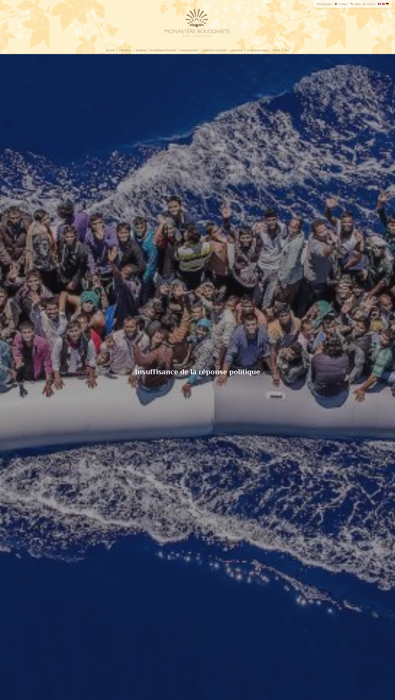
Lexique (343, 3)
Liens (357, 3)
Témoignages (324, 3)
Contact (371, 3)
